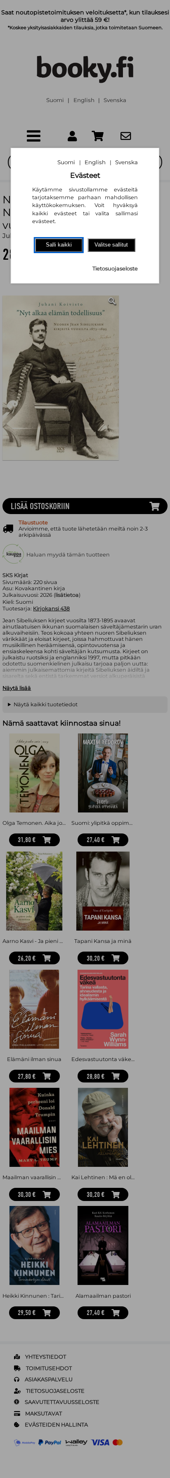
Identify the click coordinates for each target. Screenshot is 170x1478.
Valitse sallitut (111, 245)
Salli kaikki (59, 245)
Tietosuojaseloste (115, 268)
